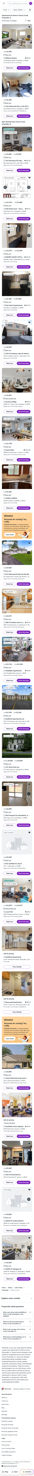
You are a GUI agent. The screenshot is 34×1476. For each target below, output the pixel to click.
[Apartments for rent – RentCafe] (6, 1389)
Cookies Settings (7, 1455)
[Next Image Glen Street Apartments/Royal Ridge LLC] (29, 284)
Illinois (10, 1287)
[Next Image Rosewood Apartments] (29, 983)
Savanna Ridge (10, 402)
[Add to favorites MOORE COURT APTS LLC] (29, 226)
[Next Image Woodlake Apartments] (29, 649)
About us (4, 1397)
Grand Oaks (9, 450)
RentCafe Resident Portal (9, 1435)
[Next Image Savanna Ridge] (29, 380)
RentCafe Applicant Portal (9, 1431)
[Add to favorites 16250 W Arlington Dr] (29, 1238)
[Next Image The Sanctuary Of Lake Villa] (29, 139)
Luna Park (9, 912)
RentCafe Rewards (7, 1424)
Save (16, 1472)
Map (6, 1472)
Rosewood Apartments (13, 1002)
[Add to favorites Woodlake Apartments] (29, 639)
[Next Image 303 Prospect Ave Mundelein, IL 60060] (29, 794)
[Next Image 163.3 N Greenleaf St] (29, 1153)
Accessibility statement (8, 1452)
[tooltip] (7, 55)
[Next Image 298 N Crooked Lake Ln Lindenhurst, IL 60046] (29, 601)
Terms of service (6, 1441)
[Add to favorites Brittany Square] (29, 27)
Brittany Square (11, 58)
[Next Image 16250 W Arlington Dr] (29, 1247)
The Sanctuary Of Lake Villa (15, 161)
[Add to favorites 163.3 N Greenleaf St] (29, 1143)
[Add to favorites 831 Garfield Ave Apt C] (29, 832)
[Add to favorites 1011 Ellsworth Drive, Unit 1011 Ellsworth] (29, 75)
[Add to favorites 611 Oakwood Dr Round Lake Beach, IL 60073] (29, 543)
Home (4, 1287)
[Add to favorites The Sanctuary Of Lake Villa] (29, 129)
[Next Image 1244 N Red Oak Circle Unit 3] (29, 1056)
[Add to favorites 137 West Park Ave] (29, 736)
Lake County (19, 1287)
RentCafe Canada (7, 1421)
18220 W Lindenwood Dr (14, 1221)
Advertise (4, 1411)
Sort (29, 21)
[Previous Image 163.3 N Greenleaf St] (5, 1153)
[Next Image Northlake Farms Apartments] (29, 1105)
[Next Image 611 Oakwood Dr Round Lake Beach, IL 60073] (29, 552)
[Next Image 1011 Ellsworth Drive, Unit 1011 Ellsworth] (29, 84)
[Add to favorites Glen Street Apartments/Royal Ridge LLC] (29, 274)
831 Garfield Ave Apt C (13, 864)
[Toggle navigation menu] (4, 3)
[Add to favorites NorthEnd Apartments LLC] (29, 687)
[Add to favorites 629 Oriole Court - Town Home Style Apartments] (29, 177)
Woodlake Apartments (13, 671)
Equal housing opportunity (10, 1466)
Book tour (9, 68)
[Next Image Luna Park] (29, 890)
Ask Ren (28, 1472)
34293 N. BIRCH (11, 498)
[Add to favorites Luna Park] (29, 880)
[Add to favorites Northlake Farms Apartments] (29, 1095)
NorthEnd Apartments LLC (14, 719)
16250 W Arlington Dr (13, 1269)
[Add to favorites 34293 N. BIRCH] (29, 467)
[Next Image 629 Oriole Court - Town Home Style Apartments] (29, 187)
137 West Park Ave (12, 767)
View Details (17, 967)
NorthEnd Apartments (13, 957)
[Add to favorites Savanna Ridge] (29, 370)
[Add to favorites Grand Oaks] (29, 419)
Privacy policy (6, 1445)
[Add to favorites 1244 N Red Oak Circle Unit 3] (29, 1047)
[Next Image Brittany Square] (29, 36)
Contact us (5, 1401)
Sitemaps (4, 1414)
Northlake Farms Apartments (15, 1126)
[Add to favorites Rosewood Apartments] (29, 974)
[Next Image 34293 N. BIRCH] (29, 476)
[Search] (30, 3)
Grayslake (5, 1290)
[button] (17, 36)
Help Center (5, 1404)
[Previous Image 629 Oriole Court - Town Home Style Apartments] (5, 187)
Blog (3, 1408)
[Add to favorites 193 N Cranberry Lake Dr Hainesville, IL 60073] (29, 322)
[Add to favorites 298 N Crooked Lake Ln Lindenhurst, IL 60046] (29, 591)
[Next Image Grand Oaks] (29, 428)
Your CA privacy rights (8, 1448)
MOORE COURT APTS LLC (14, 257)
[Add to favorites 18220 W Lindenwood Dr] (29, 1189)
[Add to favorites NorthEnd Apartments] (29, 929)
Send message (23, 68)
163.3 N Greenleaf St (12, 1175)
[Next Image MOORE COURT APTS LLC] (29, 235)
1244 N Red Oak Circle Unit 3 (15, 1078)
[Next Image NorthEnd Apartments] (29, 938)
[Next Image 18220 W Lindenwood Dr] (29, 1199)
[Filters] (29, 9)
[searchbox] (19, 3)
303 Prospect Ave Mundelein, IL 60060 (19, 815)
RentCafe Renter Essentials (10, 1428)
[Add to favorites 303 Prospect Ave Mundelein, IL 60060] (29, 784)
